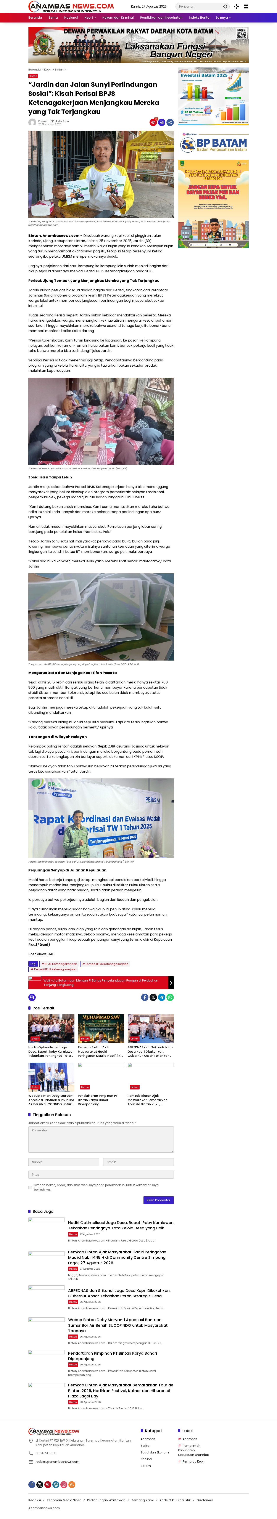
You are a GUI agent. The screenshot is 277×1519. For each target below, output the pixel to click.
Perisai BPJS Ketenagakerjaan (55, 969)
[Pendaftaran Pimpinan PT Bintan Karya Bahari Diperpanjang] (101, 1077)
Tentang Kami (142, 1500)
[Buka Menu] (246, 6)
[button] (225, 6)
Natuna (146, 1459)
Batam (146, 1466)
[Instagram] (63, 1484)
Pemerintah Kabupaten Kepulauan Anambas (193, 1450)
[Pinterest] (47, 1484)
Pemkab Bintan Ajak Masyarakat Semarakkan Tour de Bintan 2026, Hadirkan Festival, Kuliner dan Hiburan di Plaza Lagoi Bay (148, 1100)
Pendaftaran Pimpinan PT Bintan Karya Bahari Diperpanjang (98, 1100)
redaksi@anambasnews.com (57, 1462)
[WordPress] (55, 1484)
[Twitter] (153, 997)
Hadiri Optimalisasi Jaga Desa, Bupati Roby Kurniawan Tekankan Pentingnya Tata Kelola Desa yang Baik (51, 1051)
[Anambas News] (71, 6)
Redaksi (43, 121)
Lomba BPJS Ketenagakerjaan (107, 964)
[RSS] (71, 1484)
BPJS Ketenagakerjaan (61, 964)
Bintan (33, 76)
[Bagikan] (170, 122)
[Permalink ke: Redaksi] (33, 122)
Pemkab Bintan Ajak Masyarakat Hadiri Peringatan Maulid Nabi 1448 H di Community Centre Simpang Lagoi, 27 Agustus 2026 (100, 1051)
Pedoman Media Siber (64, 1500)
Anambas (148, 1439)
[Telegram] (161, 997)
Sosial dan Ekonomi (155, 1452)
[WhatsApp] (170, 997)
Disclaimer (205, 1500)
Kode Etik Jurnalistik (175, 1500)
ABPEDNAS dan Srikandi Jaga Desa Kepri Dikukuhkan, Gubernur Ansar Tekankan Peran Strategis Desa (150, 1051)
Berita (145, 1446)
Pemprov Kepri (194, 1461)
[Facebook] (144, 997)
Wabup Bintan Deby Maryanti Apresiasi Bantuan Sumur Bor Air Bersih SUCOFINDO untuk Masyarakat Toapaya (51, 1100)
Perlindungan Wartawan (106, 1500)
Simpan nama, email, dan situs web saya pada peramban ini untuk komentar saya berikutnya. (96, 1187)
